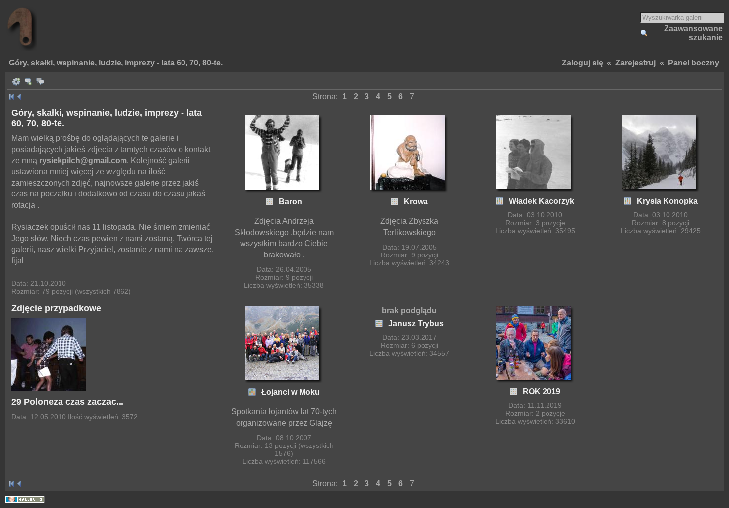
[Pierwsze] (11, 97)
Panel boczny (693, 63)
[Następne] (19, 97)
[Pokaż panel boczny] (16, 82)
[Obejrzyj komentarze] (40, 82)
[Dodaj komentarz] (28, 82)
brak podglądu (409, 310)
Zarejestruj (635, 63)
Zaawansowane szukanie (693, 33)
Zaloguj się (582, 63)
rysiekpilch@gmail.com (83, 160)
